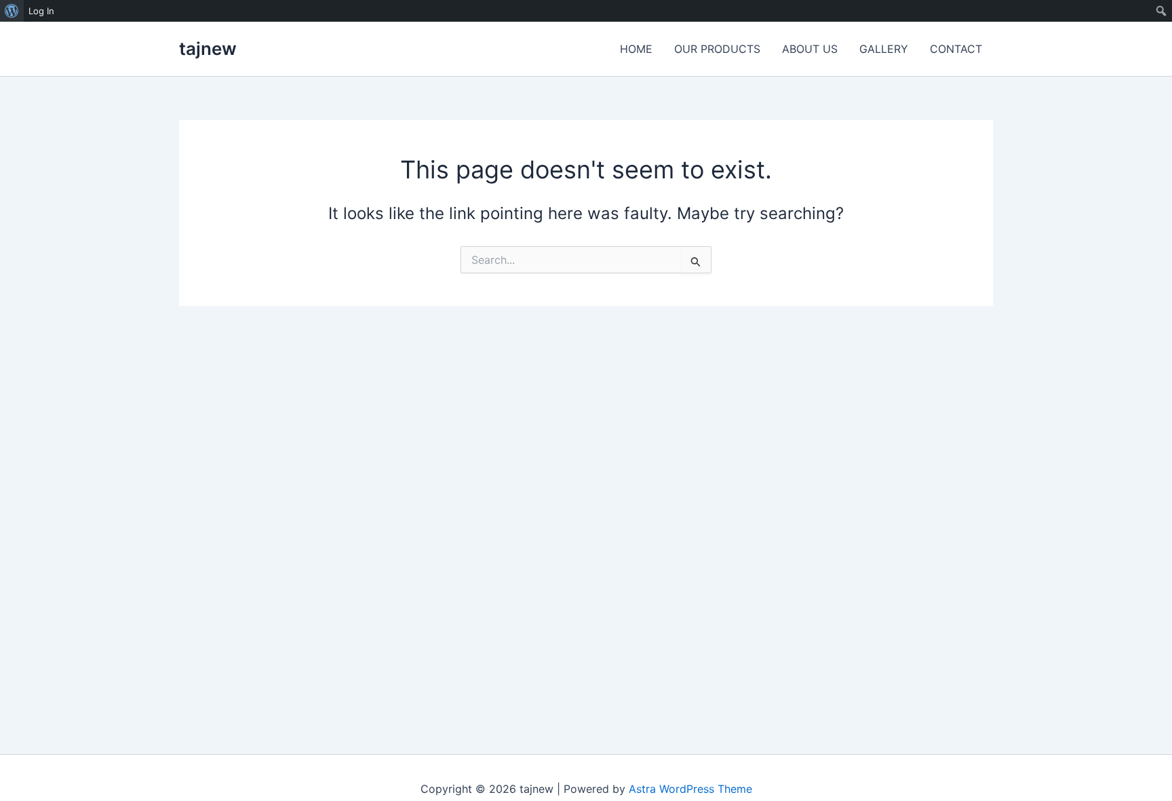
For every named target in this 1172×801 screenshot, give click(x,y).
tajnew (208, 48)
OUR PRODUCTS (717, 49)
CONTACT (956, 49)
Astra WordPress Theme (690, 789)
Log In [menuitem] (41, 10)
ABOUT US (810, 49)
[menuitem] (12, 11)
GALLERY (883, 49)
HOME (636, 49)
